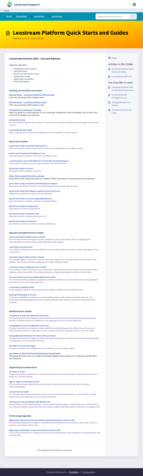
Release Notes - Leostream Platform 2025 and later (32, 95)
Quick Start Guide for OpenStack (23, 206)
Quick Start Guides (20, 71)
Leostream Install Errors (122, 76)
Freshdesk (73, 472)
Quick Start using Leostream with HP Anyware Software (33, 183)
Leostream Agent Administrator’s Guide (26, 257)
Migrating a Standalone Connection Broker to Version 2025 (34, 430)
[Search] (133, 16)
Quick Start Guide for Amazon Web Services (28, 146)
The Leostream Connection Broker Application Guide (32, 277)
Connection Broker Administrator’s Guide (27, 237)
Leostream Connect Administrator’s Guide (27, 267)
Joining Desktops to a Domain (121, 103)
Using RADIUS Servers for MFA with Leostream (29, 326)
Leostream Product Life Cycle (121, 111)
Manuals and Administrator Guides (26, 74)
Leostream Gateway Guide (21, 247)
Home (9, 16)
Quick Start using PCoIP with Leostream (27, 176)
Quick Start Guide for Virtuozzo (23, 221)
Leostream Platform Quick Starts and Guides (123, 70)
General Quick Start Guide (20, 130)
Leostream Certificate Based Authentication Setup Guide (34, 353)
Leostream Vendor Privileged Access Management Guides (120, 96)
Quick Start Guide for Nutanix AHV (24, 214)
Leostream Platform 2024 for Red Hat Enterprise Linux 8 (123, 89)
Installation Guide (17, 120)
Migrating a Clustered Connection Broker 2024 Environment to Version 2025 (42, 420)
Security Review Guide (19, 392)
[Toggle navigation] (134, 4)
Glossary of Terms (17, 371)
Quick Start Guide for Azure (21, 168)
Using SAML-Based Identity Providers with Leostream (32, 336)
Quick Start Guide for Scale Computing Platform (30, 198)
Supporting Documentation (24, 79)
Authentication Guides (22, 76)
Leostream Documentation (47, 16)
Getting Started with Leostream (25, 69)
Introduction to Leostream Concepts (25, 110)
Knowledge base (24, 16)
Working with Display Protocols (22, 295)
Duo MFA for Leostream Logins (22, 346)
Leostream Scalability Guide (21, 287)
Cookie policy (88, 472)
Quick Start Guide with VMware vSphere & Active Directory (34, 191)
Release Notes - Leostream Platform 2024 (28, 102)
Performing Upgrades (22, 81)
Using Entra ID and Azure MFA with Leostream (29, 315)
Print (114, 58)
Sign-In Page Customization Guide (24, 382)
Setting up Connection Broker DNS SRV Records (29, 402)
